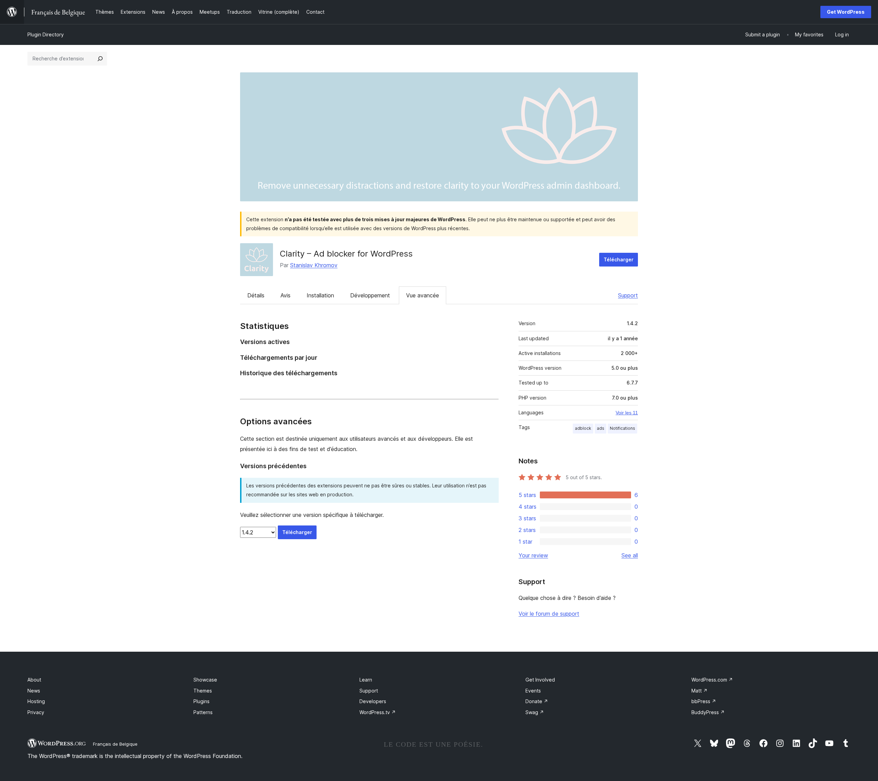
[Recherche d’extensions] (100, 59)
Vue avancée (422, 295)
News (33, 691)
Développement (370, 295)
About (34, 680)
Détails (255, 295)
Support (628, 295)
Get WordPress (846, 12)
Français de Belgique (115, 744)
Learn (365, 680)
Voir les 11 (627, 412)
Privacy (35, 712)
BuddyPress (708, 712)
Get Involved (540, 680)
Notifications (622, 428)
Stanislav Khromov (313, 265)
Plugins (201, 701)
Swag (534, 712)
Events (533, 691)
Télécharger (618, 259)
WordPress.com (712, 680)
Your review (533, 555)
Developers (372, 701)
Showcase (205, 680)
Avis (285, 295)
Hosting (36, 701)
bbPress (703, 701)
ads (600, 428)
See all (629, 555)
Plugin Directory (45, 34)
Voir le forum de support (549, 613)
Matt (699, 691)
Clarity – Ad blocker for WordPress (346, 254)
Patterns (203, 712)
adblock (583, 428)
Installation (320, 295)
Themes (202, 691)
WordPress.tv (377, 712)
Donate (536, 701)
